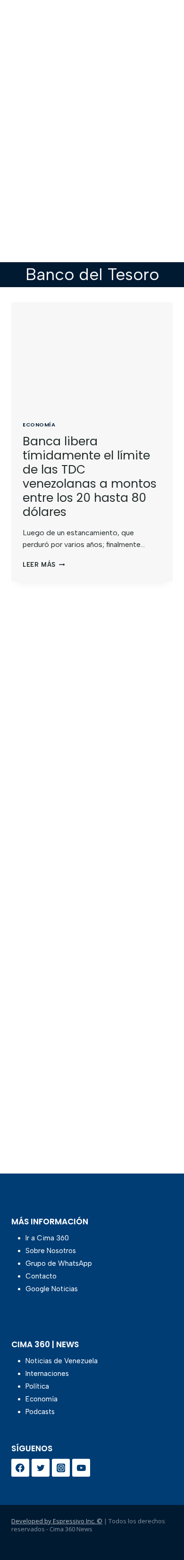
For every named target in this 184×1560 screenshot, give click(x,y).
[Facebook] (20, 1468)
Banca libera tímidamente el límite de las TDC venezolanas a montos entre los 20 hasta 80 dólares (90, 476)
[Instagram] (61, 1468)
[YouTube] (81, 1468)
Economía (39, 424)
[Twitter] (41, 1468)
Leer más (44, 564)
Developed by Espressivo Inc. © (56, 1521)
